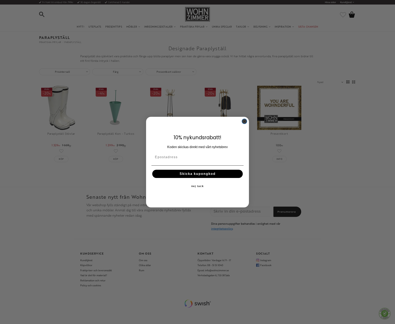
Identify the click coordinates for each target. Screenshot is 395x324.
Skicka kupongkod (198, 173)
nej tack (197, 186)
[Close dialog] (244, 121)
